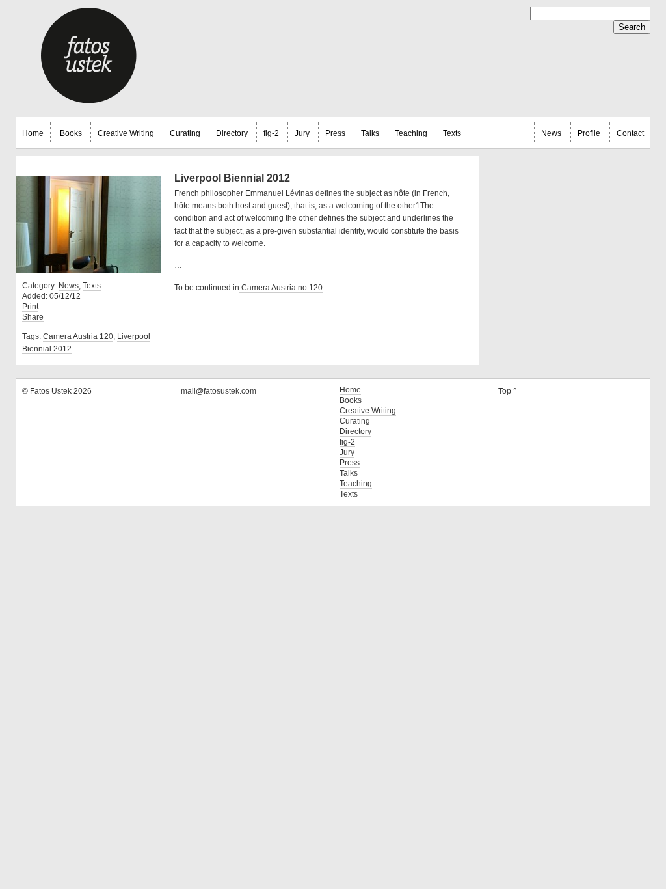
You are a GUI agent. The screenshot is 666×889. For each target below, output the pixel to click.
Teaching (411, 133)
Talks (370, 133)
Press (335, 133)
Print (30, 306)
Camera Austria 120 (78, 336)
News (551, 133)
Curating (185, 133)
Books (71, 133)
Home (33, 133)
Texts (452, 133)
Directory (232, 133)
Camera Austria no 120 (281, 287)
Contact (630, 133)
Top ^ (507, 391)
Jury (302, 133)
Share (33, 316)
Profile (589, 133)
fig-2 (271, 133)
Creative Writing (126, 133)
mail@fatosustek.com (218, 391)
